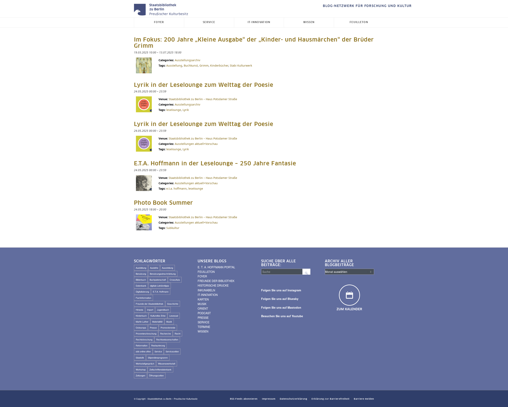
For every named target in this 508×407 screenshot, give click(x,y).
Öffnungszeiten (156, 375)
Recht (177, 333)
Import (150, 309)
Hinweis (139, 309)
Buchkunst (191, 65)
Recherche (165, 333)
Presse (153, 327)
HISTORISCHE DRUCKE (213, 285)
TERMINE (204, 327)
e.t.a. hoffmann (176, 188)
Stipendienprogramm (158, 357)
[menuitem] (366, 6)
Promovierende (168, 327)
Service (158, 351)
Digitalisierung (142, 291)
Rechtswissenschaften (167, 339)
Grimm (204, 65)
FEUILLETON (206, 272)
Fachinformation (143, 297)
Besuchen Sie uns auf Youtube (282, 316)
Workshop (141, 369)
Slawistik (140, 357)
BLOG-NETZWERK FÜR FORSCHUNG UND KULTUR (367, 6)
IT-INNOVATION (208, 295)
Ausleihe (154, 267)
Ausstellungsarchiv (187, 60)
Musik (169, 321)
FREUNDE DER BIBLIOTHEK (216, 281)
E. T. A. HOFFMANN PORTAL (216, 267)
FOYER (202, 276)
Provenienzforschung (146, 333)
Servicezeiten (172, 351)
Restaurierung (158, 345)
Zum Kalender (349, 309)
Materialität (157, 321)
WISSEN (203, 331)
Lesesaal (173, 315)
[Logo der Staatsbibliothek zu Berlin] (162, 9)
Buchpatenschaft (158, 279)
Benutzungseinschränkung (163, 273)
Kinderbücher (219, 65)
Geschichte (172, 303)
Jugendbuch (163, 309)
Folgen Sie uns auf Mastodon (281, 307)
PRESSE (203, 318)
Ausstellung (174, 65)
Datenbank (141, 285)
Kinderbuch (141, 315)
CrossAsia (175, 279)
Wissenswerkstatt (166, 363)
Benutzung (141, 273)
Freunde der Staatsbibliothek (149, 303)
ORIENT (203, 308)
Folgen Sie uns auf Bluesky (279, 299)
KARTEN (203, 299)
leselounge (173, 110)
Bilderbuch (141, 279)
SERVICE (203, 322)
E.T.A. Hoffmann (160, 291)
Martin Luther (142, 321)
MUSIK (202, 304)
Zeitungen (140, 375)
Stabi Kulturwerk (241, 65)
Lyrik (186, 110)
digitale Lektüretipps (159, 285)
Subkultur (172, 228)
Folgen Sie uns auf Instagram (281, 290)
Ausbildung (141, 267)
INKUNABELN (206, 290)
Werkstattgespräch (145, 363)
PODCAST (204, 313)
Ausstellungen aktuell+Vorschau (196, 144)
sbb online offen (143, 351)
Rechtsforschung (144, 339)
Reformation (141, 345)
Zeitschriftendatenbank (160, 369)
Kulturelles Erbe (157, 315)
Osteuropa (141, 327)
